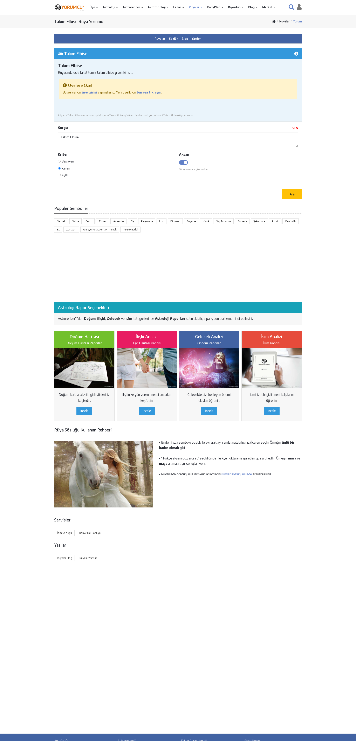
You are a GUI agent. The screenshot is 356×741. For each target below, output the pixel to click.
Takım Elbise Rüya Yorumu (78, 21)
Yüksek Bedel (130, 229)
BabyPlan (214, 7)
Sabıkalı (242, 221)
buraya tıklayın (149, 92)
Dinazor (175, 221)
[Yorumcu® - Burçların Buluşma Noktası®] (57, 7)
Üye (93, 7)
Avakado (118, 221)
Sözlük (173, 38)
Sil (293, 128)
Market (267, 7)
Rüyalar (194, 7)
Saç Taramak (223, 221)
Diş (132, 221)
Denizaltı (290, 221)
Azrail (275, 221)
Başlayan (67, 161)
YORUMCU (72, 7)
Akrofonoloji (157, 7)
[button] (291, 7)
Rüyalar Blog (64, 558)
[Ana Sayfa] (274, 21)
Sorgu (63, 128)
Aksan (184, 154)
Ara (292, 194)
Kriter (63, 154)
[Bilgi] (296, 53)
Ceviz (88, 221)
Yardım (196, 38)
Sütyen (102, 221)
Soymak (191, 221)
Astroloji (109, 7)
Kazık (206, 221)
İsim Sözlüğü (64, 532)
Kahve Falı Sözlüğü (90, 532)
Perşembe (147, 221)
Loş (161, 221)
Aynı (64, 175)
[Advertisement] (178, 267)
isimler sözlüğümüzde (236, 474)
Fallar (177, 7)
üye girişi (89, 92)
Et (58, 229)
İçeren (65, 168)
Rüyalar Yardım (88, 558)
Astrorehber (132, 7)
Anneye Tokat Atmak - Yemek (99, 229)
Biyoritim (234, 7)
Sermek (61, 221)
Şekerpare (259, 221)
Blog (251, 7)
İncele (84, 411)
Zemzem (71, 229)
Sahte (75, 221)
